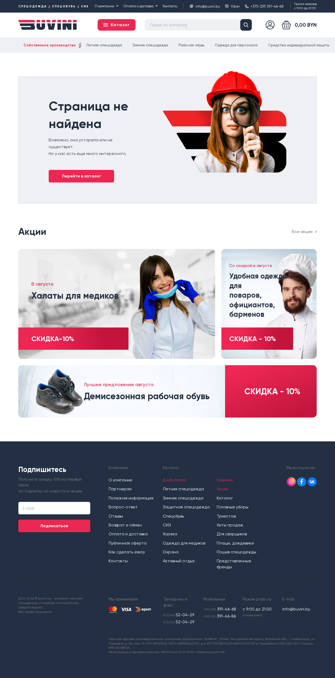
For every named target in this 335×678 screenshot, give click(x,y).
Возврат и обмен (125, 525)
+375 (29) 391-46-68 (267, 6)
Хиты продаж (230, 525)
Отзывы (116, 516)
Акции (222, 488)
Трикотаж (226, 516)
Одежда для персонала (236, 45)
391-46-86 (219, 616)
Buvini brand (174, 479)
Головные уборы (232, 506)
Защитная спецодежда (186, 506)
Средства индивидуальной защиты (299, 45)
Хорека (170, 533)
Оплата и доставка (139, 6)
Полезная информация (131, 498)
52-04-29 (178, 614)
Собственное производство (50, 45)
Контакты (170, 6)
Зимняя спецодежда (150, 45)
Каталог (225, 498)
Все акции (302, 231)
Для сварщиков (232, 533)
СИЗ (167, 525)
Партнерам (120, 488)
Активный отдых (179, 560)
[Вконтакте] (312, 481)
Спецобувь (173, 516)
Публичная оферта (128, 543)
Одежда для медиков (184, 543)
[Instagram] (291, 481)
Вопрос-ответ (123, 506)
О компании (104, 6)
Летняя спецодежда (104, 45)
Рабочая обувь (191, 45)
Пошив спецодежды (236, 551)
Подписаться (54, 525)
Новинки (225, 479)
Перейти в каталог (81, 176)
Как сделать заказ (126, 551)
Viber (235, 6)
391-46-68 (219, 609)
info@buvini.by (208, 6)
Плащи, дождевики (235, 543)
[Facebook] (301, 481)
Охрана (170, 551)
